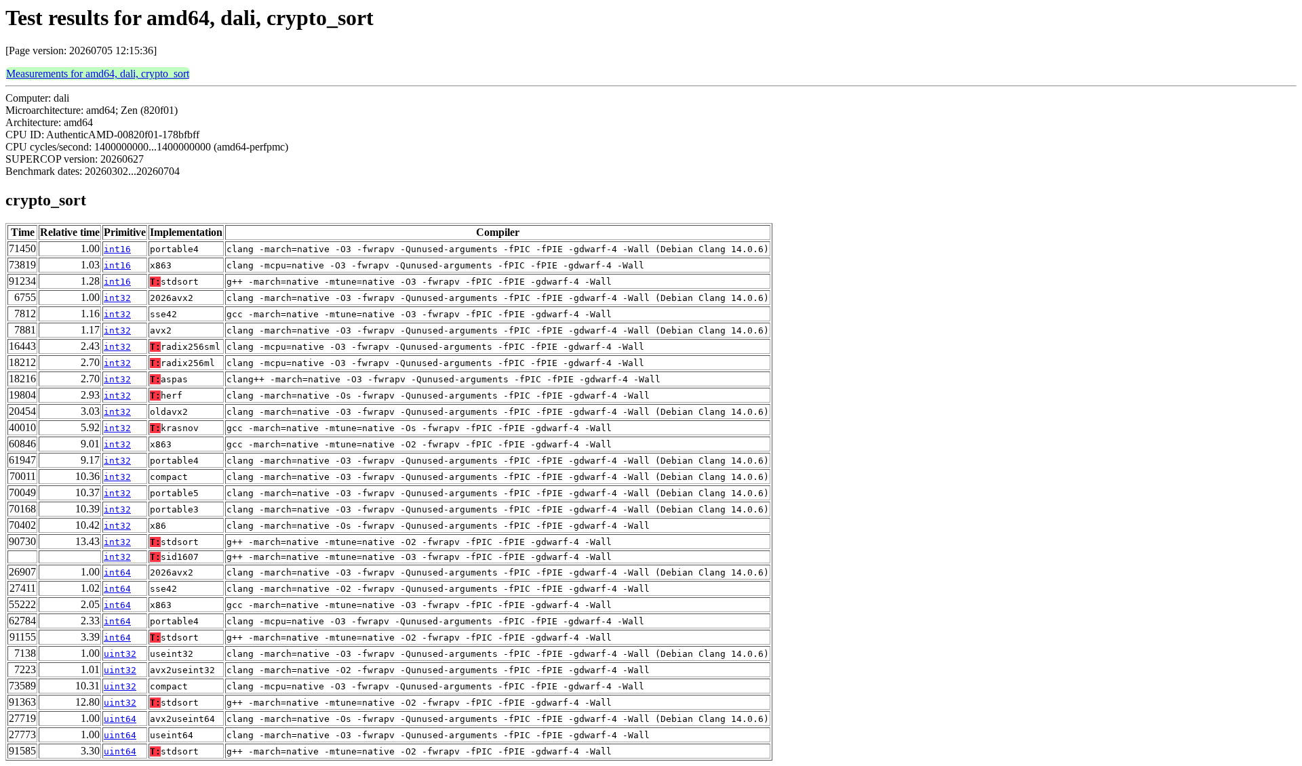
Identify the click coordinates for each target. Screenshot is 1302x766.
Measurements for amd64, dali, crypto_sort (97, 73)
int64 (117, 572)
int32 (117, 298)
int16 (117, 249)
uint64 (120, 719)
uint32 (120, 654)
